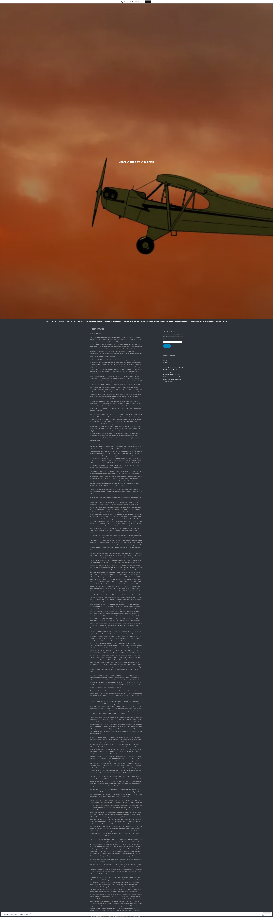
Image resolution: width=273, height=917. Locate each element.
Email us (53, 321)
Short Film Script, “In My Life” (112, 321)
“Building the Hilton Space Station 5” (177, 321)
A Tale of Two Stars (221, 321)
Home (47, 321)
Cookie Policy (25, 914)
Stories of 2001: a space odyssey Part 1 (153, 321)
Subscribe (167, 346)
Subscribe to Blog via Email (171, 332)
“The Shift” (69, 321)
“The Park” (61, 321)
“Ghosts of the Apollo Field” (131, 321)
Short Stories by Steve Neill (136, 161)
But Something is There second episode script (88, 321)
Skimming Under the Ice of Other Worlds (202, 321)
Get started (148, 1)
